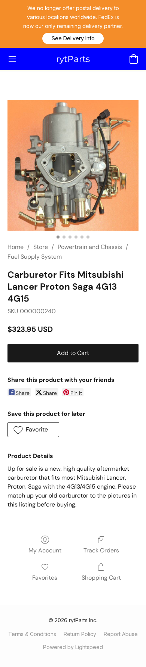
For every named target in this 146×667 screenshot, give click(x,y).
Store (40, 247)
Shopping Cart (101, 578)
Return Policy (80, 634)
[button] (73, 38)
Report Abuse (121, 634)
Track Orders (101, 550)
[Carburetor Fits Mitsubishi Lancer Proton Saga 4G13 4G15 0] (73, 165)
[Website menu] (12, 59)
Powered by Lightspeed (73, 647)
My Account (44, 550)
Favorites (44, 578)
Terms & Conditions (32, 634)
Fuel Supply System (34, 257)
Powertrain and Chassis (90, 247)
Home (15, 247)
